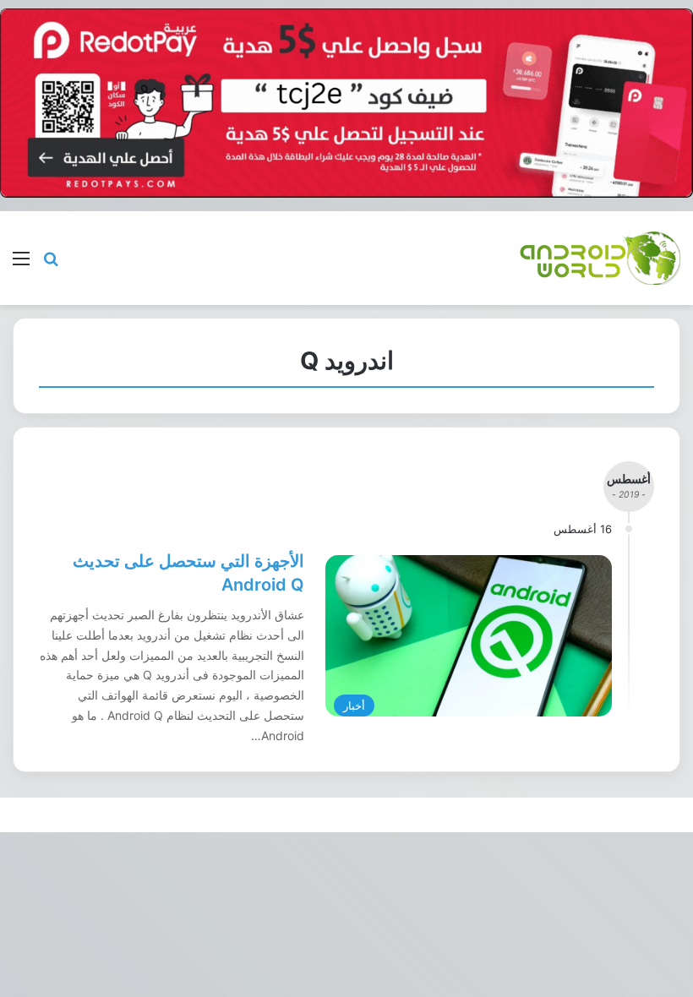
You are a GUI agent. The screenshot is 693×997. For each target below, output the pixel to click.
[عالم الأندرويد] (600, 258)
